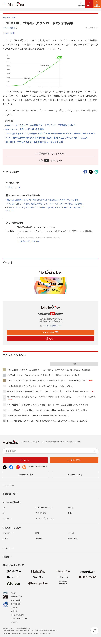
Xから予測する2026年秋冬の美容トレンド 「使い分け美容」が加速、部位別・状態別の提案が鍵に (48, 391)
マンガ (71, 533)
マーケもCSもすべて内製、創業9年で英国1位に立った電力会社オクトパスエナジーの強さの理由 (47, 380)
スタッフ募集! (16, 600)
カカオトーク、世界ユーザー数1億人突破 (24, 129)
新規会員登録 (51, 332)
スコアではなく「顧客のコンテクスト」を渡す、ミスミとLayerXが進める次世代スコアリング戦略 (47, 404)
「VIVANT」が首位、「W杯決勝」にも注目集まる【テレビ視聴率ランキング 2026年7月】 (44, 375)
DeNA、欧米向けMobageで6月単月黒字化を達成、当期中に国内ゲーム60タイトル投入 (46, 137)
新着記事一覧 (9, 493)
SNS (70, 513)
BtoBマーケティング (43, 507)
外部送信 (14, 622)
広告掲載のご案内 (26, 474)
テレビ (71, 507)
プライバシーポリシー (19, 618)
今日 (26, 364)
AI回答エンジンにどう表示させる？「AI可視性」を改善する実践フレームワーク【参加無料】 (45, 207)
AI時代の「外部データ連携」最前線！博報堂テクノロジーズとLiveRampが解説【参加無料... (45, 203)
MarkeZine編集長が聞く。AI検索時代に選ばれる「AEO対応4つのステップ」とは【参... (43, 200)
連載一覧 (39, 538)
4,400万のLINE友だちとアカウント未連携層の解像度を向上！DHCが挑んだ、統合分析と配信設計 (47, 420)
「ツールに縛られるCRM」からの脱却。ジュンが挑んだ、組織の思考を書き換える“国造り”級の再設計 (49, 369)
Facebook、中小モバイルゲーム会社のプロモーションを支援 (34, 141)
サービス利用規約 (17, 615)
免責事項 (14, 607)
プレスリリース (13, 187)
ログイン (52, 339)
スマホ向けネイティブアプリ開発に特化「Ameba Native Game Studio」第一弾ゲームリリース (50, 133)
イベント (7, 548)
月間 (74, 364)
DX (4, 507)
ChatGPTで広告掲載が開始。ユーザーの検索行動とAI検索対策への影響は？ (38, 415)
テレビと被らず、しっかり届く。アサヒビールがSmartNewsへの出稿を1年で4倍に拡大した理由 (47, 410)
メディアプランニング (44, 518)
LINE (12, 33)
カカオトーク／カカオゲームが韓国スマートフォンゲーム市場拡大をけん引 (40, 125)
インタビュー (8, 533)
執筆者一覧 (72, 538)
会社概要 (14, 611)
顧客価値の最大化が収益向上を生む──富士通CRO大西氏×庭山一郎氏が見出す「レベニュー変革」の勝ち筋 (51, 396)
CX (4, 513)
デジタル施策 (40, 513)
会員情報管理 (15, 604)
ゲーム (6, 33)
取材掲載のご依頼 (75, 474)
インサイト (7, 518)
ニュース (7, 485)
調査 (37, 533)
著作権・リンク (16, 596)
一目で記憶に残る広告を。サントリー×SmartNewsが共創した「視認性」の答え (40, 386)
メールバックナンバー (52, 325)
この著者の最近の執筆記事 (28, 241)
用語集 (6, 556)
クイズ (5, 538)
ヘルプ (13, 593)
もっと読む (10, 210)
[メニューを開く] (4, 4)
